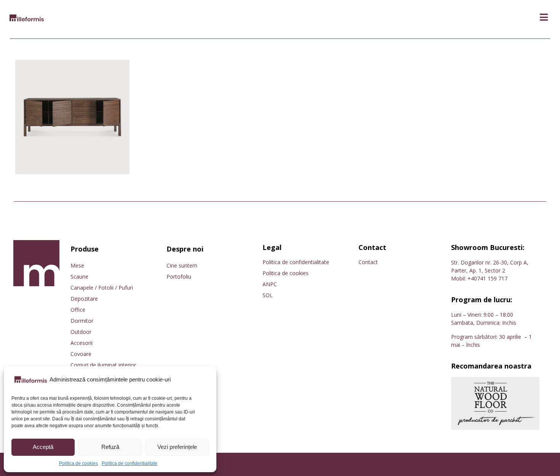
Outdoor (80, 331)
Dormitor (81, 320)
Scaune (79, 276)
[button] (543, 17)
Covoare (80, 353)
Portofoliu (178, 276)
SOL (267, 295)
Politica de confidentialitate (129, 463)
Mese (77, 265)
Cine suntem (181, 265)
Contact (368, 262)
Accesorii (81, 342)
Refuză (110, 447)
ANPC (269, 284)
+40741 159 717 (487, 278)
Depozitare (84, 298)
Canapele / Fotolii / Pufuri (101, 287)
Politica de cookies (78, 463)
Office (77, 309)
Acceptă (43, 447)
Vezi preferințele (177, 447)
